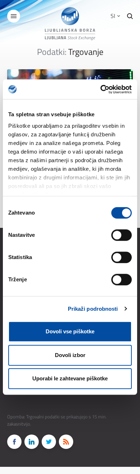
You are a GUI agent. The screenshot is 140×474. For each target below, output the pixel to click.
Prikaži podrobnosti (93, 309)
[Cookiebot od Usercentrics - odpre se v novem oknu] (101, 89)
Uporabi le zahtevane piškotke (70, 378)
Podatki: (51, 51)
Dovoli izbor (70, 355)
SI (114, 15)
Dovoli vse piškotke (70, 331)
